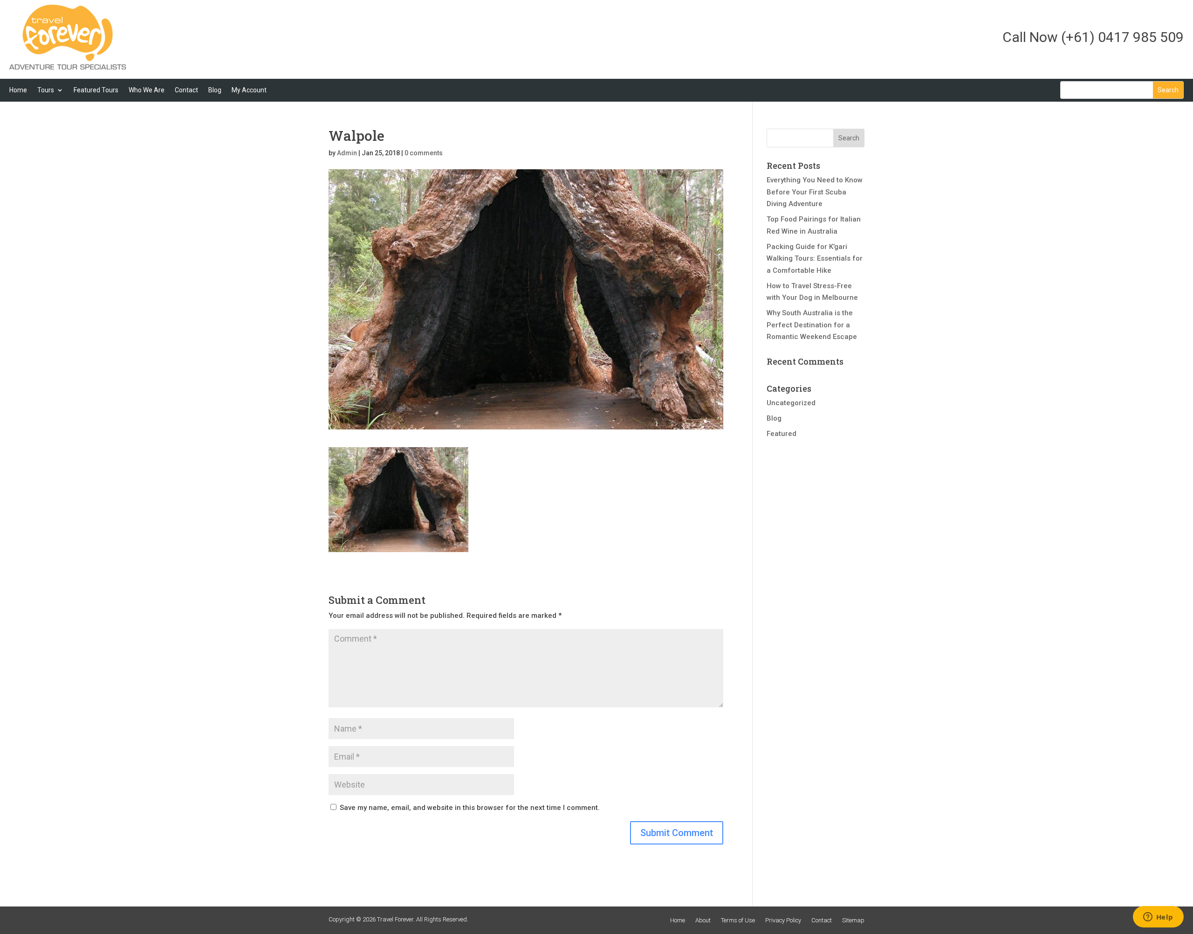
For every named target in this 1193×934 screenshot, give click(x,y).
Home (18, 90)
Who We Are (147, 90)
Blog (214, 90)
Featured (781, 433)
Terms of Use (738, 920)
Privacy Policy (783, 920)
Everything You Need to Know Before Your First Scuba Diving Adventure (815, 192)
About (703, 920)
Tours (45, 90)
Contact (186, 90)
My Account (249, 90)
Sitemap (853, 920)
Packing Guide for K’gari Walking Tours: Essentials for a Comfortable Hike (815, 258)
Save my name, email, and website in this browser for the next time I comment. (470, 807)
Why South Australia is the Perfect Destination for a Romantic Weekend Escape (812, 325)
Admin (347, 153)
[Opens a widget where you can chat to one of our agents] (1158, 917)
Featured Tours (96, 90)
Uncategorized (791, 403)
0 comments (424, 153)
